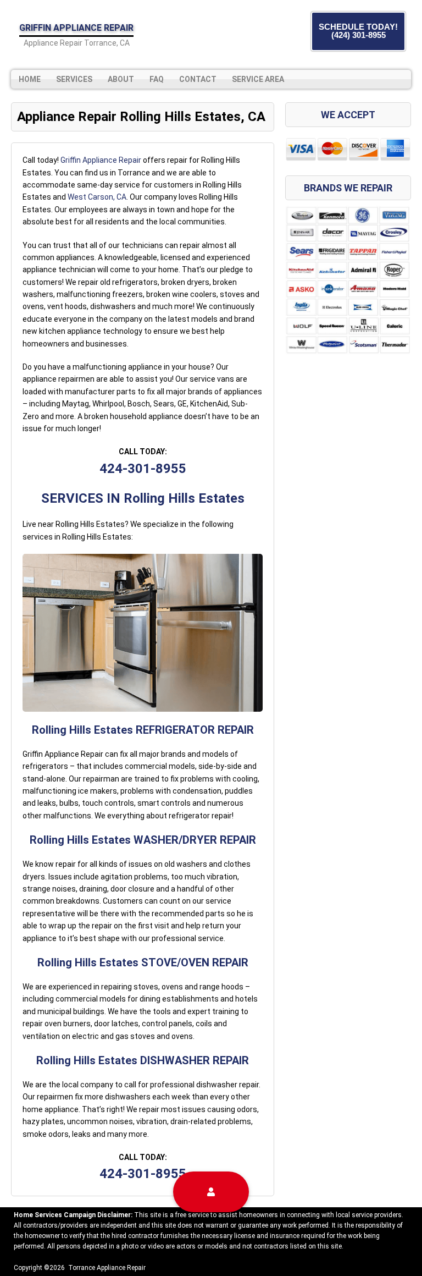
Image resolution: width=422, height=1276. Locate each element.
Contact (197, 79)
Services (74, 79)
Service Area (258, 79)
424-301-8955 (142, 468)
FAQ (156, 79)
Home (30, 79)
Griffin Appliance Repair (100, 160)
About (121, 79)
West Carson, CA (97, 197)
